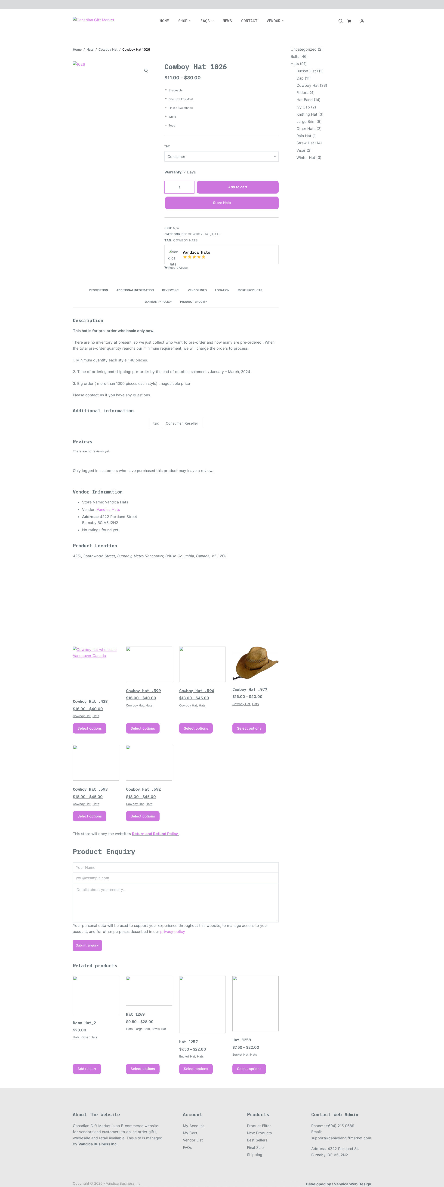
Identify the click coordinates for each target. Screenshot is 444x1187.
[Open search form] (340, 21)
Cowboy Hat (199, 234)
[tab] (98, 290)
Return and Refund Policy (155, 833)
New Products (259, 1133)
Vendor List (193, 1140)
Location (222, 290)
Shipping (254, 1154)
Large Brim (142, 1029)
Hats (216, 234)
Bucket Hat (187, 1056)
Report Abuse (177, 267)
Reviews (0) (170, 290)
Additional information (135, 290)
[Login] (362, 21)
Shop (183, 20)
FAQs (205, 20)
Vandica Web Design (352, 1184)
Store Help (222, 202)
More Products (250, 290)
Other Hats (89, 1037)
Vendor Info (197, 290)
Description (98, 290)
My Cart (190, 1133)
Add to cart (237, 187)
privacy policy (172, 931)
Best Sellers (257, 1140)
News (227, 20)
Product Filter (259, 1125)
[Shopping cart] (349, 21)
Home (164, 20)
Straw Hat (159, 1029)
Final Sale (255, 1147)
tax (167, 146)
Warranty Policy (158, 301)
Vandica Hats (108, 509)
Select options (89, 728)
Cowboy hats (185, 240)
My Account (193, 1125)
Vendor (274, 20)
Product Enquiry (193, 301)
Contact (249, 20)
